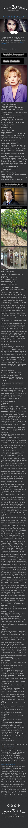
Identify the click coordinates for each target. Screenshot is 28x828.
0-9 (23, 18)
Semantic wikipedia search (8, 764)
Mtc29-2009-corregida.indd (7, 746)
